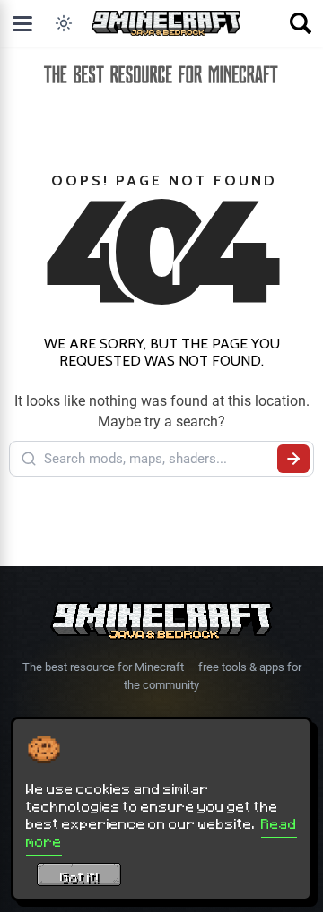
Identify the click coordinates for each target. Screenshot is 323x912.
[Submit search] (293, 458)
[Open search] (300, 23)
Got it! (79, 877)
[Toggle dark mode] (64, 23)
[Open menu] (22, 23)
